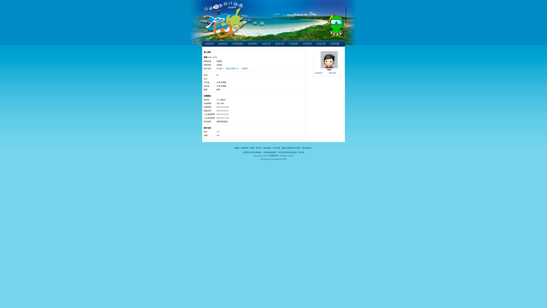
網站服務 (267, 148)
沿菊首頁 (209, 43)
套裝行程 (279, 43)
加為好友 (319, 73)
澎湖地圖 (334, 43)
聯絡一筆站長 (256, 148)
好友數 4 (220, 68)
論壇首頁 (222, 43)
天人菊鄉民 (221, 100)
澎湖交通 (320, 43)
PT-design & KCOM (278, 159)
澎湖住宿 (266, 43)
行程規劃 (293, 43)
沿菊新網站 (237, 43)
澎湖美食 (307, 43)
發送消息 (332, 73)
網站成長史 (307, 148)
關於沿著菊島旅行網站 (291, 148)
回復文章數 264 (232, 68)
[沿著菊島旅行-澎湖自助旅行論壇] (224, 1)
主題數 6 (244, 68)
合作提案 (276, 148)
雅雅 (329, 70)
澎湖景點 (252, 43)
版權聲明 (245, 148)
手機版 (236, 148)
